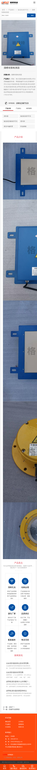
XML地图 (20, 762)
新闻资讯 (21, 724)
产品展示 (11, 10)
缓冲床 (22, 121)
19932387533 (22, 103)
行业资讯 (8, 727)
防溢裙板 (23, 126)
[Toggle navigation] (34, 3)
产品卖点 (18, 108)
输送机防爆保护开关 (10, 121)
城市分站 (26, 762)
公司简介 (21, 721)
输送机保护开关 (23, 10)
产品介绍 (8, 108)
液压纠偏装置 (8, 126)
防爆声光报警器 (14, 709)
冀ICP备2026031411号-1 (9, 762)
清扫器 (6, 116)
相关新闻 (29, 108)
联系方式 (21, 727)
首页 (3, 10)
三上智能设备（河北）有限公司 (13, 757)
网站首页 (8, 721)
